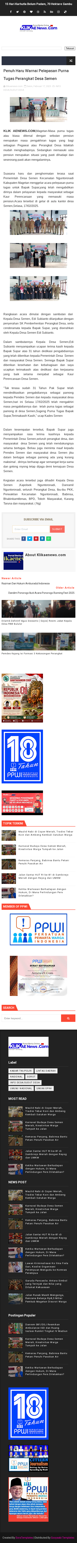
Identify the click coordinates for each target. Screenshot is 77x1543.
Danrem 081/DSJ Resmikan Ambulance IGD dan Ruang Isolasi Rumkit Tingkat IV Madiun (46, 1327)
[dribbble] (38, 12)
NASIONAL (16, 1076)
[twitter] (17, 12)
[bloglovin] (31, 12)
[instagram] (58, 12)
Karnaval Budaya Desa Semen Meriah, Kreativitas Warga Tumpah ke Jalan (44, 1125)
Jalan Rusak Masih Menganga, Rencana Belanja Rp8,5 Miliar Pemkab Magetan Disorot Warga (46, 1298)
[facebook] (10, 12)
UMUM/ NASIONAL (21, 1088)
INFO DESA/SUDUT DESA (25, 1082)
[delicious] (65, 12)
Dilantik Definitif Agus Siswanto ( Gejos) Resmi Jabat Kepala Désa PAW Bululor (37, 622)
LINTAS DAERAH (46, 1071)
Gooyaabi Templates (62, 1537)
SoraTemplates (24, 1537)
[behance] (51, 12)
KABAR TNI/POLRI (21, 1071)
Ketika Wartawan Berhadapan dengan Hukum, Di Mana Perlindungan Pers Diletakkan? (42, 892)
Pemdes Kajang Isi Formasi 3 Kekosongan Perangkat (32, 653)
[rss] (44, 12)
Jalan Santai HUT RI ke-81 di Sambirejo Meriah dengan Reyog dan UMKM (46, 1154)
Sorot (31, 1076)
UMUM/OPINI (44, 1088)
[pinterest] (24, 12)
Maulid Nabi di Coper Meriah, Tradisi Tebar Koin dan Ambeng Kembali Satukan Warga (45, 1111)
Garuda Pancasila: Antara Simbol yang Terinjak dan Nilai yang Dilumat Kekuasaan (46, 1283)
